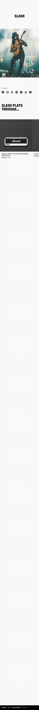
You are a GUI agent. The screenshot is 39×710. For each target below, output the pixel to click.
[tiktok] (26, 92)
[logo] (8, 8)
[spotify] (21, 92)
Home (4, 707)
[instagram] (7, 92)
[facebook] (3, 92)
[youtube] (16, 92)
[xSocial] (12, 92)
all (9, 707)
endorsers (16, 707)
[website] (30, 92)
